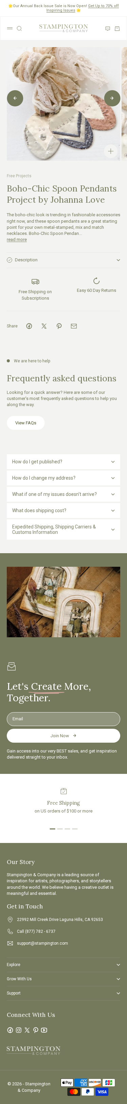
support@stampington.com (42, 943)
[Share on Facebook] (29, 326)
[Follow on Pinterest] (35, 1030)
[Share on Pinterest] (59, 326)
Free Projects (19, 176)
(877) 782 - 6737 (40, 931)
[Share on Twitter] (44, 326)
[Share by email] (73, 326)
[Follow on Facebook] (10, 1030)
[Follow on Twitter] (27, 1030)
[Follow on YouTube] (44, 1030)
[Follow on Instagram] (18, 1030)
